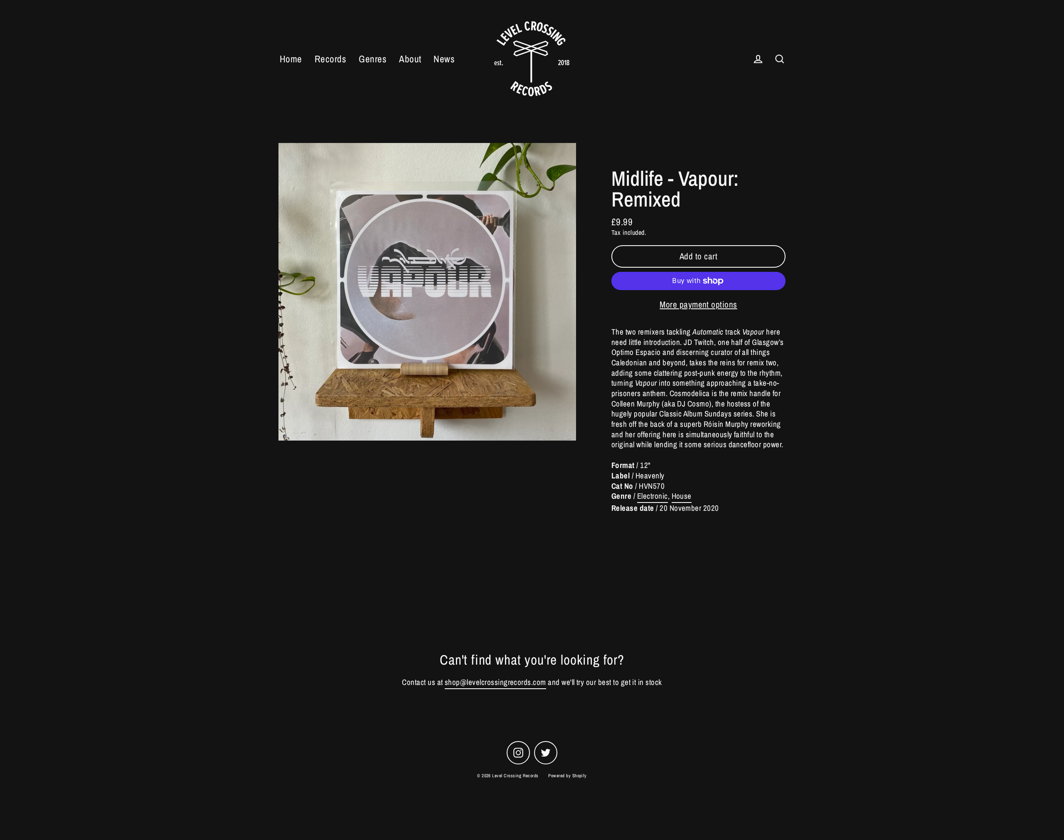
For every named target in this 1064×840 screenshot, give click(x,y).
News (444, 58)
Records (330, 58)
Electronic (652, 496)
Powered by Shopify (567, 775)
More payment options (698, 304)
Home (291, 58)
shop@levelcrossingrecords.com (495, 682)
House (682, 496)
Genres (373, 58)
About (410, 58)
